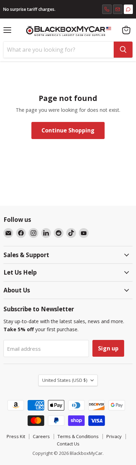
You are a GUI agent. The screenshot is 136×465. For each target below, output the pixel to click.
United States (64, 380)
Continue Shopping (68, 130)
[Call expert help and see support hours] (107, 9)
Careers (41, 436)
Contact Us (68, 444)
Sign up (108, 348)
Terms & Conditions (78, 436)
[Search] (123, 50)
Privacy (114, 436)
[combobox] (58, 50)
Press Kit (16, 436)
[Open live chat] (128, 9)
